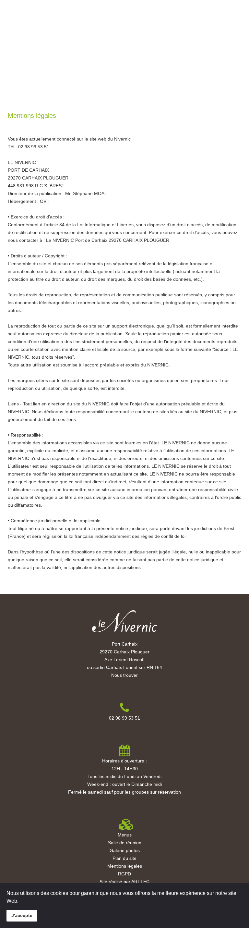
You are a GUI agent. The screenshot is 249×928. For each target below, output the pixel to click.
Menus (44, 20)
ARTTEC (140, 881)
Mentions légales (124, 866)
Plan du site (124, 858)
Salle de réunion (124, 842)
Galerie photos (125, 850)
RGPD (124, 873)
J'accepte (21, 915)
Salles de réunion (75, 20)
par (126, 881)
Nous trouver (124, 675)
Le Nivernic (20, 20)
